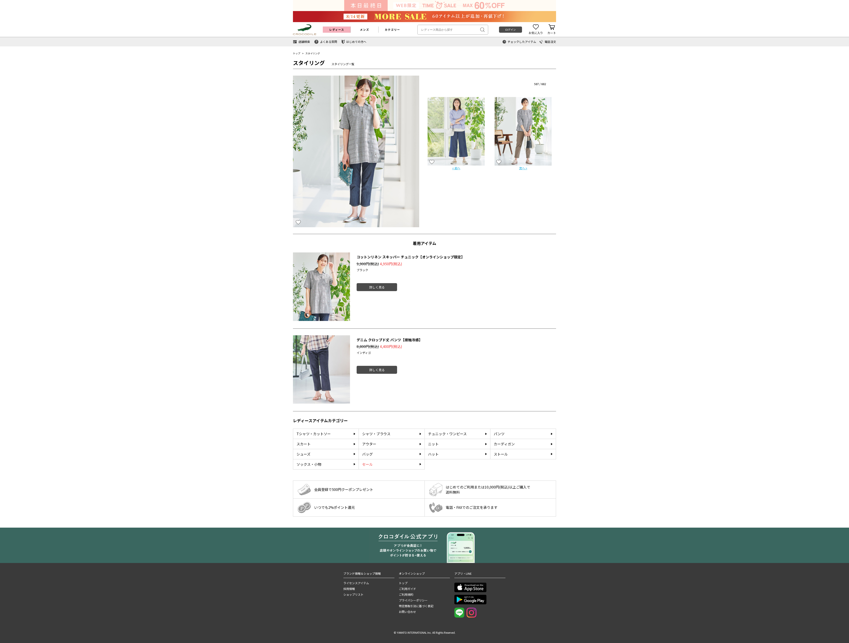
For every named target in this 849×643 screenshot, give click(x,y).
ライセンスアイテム (356, 583)
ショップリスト (353, 594)
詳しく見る (377, 287)
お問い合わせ (407, 612)
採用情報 (349, 589)
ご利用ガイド (407, 589)
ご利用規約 (406, 594)
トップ (296, 53)
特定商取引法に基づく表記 (416, 606)
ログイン (510, 29)
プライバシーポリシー (413, 600)
